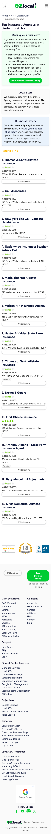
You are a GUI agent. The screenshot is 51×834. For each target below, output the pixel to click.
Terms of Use (38, 822)
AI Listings (7, 619)
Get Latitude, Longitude (14, 772)
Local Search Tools (11, 756)
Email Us (14, 573)
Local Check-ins (9, 632)
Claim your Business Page (15, 732)
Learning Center (10, 779)
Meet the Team (35, 606)
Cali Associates (15, 191)
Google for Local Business (15, 711)
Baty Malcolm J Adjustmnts (25, 479)
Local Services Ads (11, 687)
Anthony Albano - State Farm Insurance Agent (24, 446)
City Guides (7, 745)
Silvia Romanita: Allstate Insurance (21, 505)
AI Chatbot (7, 694)
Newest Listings (10, 742)
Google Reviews (10, 704)
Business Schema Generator (16, 763)
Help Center (8, 647)
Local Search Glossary (13, 776)
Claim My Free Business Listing (25, 80)
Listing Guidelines (11, 738)
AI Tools (6, 616)
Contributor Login (11, 725)
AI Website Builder (11, 635)
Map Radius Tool (10, 759)
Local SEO (7, 671)
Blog (29, 622)
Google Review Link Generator (17, 769)
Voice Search (8, 714)
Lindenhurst (23, 15)
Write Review (24, 181)
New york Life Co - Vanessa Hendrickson (22, 220)
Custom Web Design (12, 674)
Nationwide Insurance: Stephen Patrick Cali (25, 248)
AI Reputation (9, 626)
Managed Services (11, 667)
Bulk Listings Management (15, 735)
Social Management (12, 677)
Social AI (6, 622)
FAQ (4, 650)
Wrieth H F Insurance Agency (25, 306)
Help (29, 616)
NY (12, 15)
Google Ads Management (15, 684)
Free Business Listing (38, 576)
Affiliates (31, 613)
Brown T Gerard (15, 393)
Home (5, 15)
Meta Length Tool (11, 766)
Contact (31, 619)
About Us (32, 603)
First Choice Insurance (21, 417)
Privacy (27, 822)
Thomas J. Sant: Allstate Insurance (20, 161)
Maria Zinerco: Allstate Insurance (19, 279)
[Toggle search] (4, 5)
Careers (31, 609)
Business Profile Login (13, 729)
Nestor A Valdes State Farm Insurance (22, 335)
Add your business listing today (23, 130)
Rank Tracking (9, 629)
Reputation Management (14, 680)
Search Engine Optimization (16, 690)
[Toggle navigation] (46, 5)
